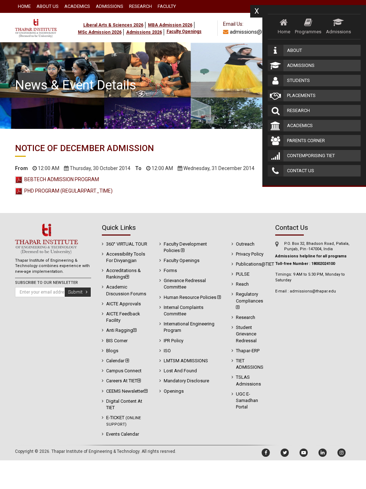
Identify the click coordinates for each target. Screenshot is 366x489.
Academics (77, 6)
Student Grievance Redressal (246, 334)
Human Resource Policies (190, 297)
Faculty (167, 6)
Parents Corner (306, 140)
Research (140, 6)
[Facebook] (266, 453)
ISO (167, 350)
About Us (47, 6)
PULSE (242, 274)
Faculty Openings (181, 260)
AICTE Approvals (123, 303)
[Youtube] (304, 453)
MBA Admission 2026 (170, 25)
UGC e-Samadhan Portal (247, 400)
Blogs (112, 350)
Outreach (245, 244)
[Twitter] (285, 453)
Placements (301, 95)
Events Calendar (122, 434)
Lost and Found (180, 370)
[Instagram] (341, 453)
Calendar (115, 360)
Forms (170, 270)
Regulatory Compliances (249, 297)
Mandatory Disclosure (186, 380)
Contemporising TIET (311, 155)
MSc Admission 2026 (100, 32)
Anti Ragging (119, 330)
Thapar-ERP (247, 350)
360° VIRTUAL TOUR (126, 244)
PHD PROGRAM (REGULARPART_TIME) (68, 191)
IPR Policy (173, 340)
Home (24, 6)
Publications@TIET (255, 264)
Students (298, 80)
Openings (174, 391)
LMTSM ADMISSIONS (186, 360)
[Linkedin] (322, 453)
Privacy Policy (249, 254)
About (294, 50)
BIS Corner (117, 340)
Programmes (308, 31)
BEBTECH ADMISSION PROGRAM (61, 179)
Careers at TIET (121, 380)
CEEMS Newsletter (125, 391)
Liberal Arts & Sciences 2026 (113, 25)
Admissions (109, 6)
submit (77, 292)
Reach (242, 284)
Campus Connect (124, 370)
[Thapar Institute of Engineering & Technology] (36, 17)
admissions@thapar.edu (257, 32)
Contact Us (300, 170)
